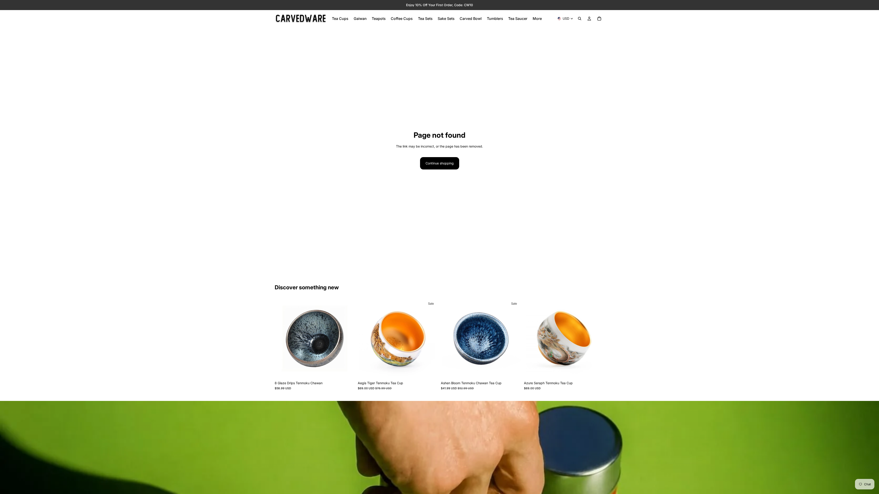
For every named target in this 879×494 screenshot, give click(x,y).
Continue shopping (440, 163)
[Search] (580, 18)
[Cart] (599, 18)
